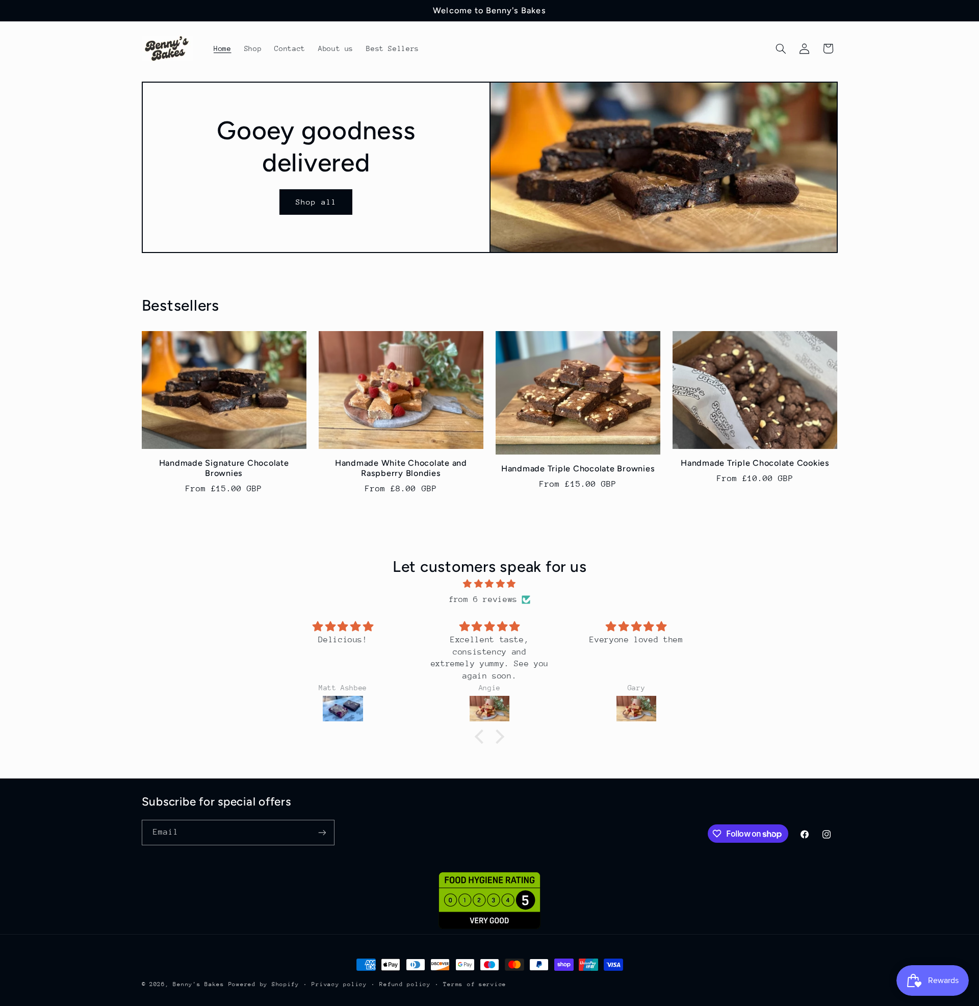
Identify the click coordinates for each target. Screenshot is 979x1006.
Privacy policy (339, 984)
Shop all (316, 201)
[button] (780, 48)
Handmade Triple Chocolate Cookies (755, 463)
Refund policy (405, 984)
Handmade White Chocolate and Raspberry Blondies (401, 468)
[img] (489, 584)
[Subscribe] (321, 832)
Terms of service (474, 984)
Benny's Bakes (198, 984)
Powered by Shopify (263, 984)
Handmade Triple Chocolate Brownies (578, 468)
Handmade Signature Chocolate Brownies (224, 468)
